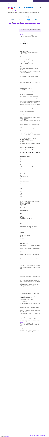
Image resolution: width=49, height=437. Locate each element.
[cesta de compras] (36, 1)
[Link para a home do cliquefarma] (13, 1)
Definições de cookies (33, 435)
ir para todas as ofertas (24, 25)
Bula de (20, 7)
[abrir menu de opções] (8, 1)
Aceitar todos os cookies (42, 435)
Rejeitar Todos (37, 435)
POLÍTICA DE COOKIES (7, 436)
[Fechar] (48, 435)
